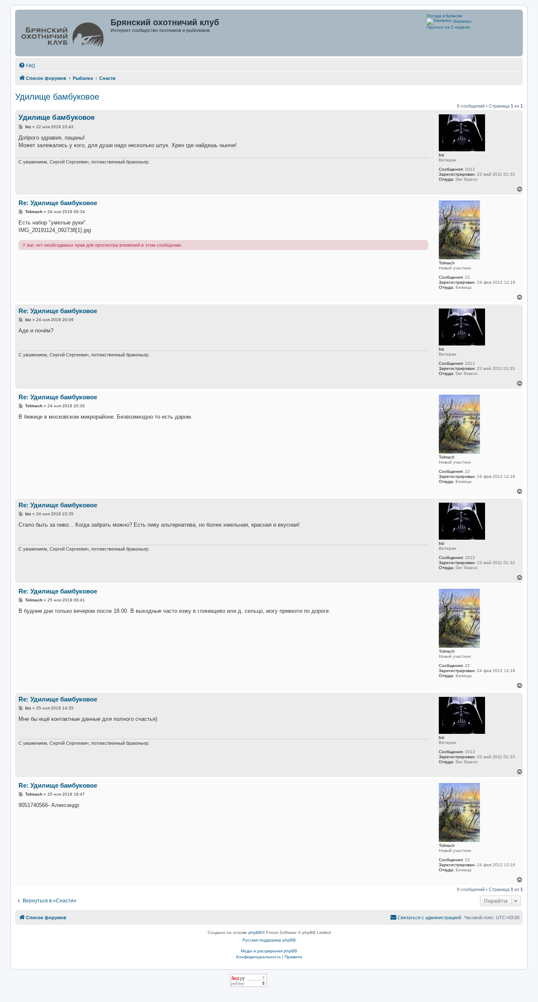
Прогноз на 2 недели (448, 27)
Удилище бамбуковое (57, 96)
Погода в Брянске (444, 15)
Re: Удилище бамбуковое (57, 202)
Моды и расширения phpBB (269, 951)
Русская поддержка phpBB (269, 940)
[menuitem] (26, 66)
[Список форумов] (64, 33)
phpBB (255, 932)
